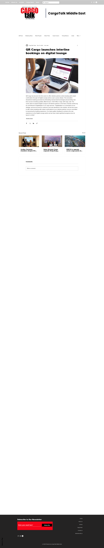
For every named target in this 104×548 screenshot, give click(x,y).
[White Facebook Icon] (18, 536)
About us (80, 521)
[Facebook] (91, 2)
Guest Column (56, 35)
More (78, 35)
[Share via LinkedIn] (33, 123)
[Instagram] (94, 2)
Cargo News (79, 527)
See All (83, 132)
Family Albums (65, 35)
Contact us (80, 530)
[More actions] (77, 45)
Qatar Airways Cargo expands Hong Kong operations (51, 150)
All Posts (21, 35)
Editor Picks (47, 35)
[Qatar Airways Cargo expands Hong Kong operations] (52, 141)
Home (81, 518)
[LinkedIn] (96, 2)
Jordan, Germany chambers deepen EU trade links (28, 150)
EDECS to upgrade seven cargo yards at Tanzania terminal (73, 150)
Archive (80, 524)
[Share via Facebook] (26, 123)
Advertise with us (78, 533)
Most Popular (38, 35)
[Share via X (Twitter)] (30, 123)
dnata (72, 35)
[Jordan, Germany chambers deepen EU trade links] (29, 141)
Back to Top (2, 542)
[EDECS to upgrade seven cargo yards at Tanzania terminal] (75, 141)
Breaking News (29, 35)
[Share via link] (37, 123)
